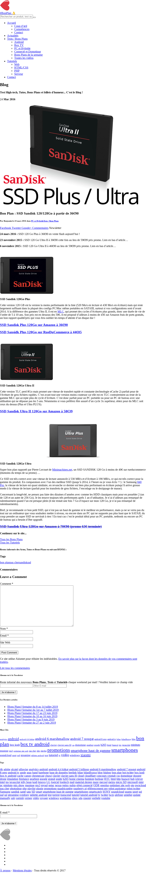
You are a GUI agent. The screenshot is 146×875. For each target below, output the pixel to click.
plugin (39, 788)
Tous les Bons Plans (11, 539)
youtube (105, 798)
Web (16, 64)
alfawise (23, 769)
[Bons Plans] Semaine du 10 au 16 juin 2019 (32, 716)
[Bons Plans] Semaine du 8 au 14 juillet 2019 (32, 706)
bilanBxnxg (126, 739)
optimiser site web (21, 751)
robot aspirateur (117, 788)
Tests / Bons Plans (17, 38)
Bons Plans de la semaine (28, 54)
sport (14, 755)
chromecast (38, 775)
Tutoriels (12, 61)
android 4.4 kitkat (27, 739)
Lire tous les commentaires (15, 668)
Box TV (19, 45)
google (97, 745)
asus (29, 772)
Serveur (18, 73)
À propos (5, 870)
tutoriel (53, 755)
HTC (107, 778)
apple (23, 772)
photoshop (16, 788)
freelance (24, 778)
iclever (139, 778)
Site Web (5, 642)
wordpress (65, 798)
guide (59, 778)
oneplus (104, 785)
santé (23, 791)
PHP (17, 70)
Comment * (6, 583)
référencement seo (97, 788)
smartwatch (95, 791)
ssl (5, 794)
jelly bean (26, 782)
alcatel (14, 769)
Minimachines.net (62, 469)
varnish (20, 798)
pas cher (14, 562)
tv (59, 755)
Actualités (12, 35)
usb (13, 798)
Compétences (21, 29)
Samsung (5, 791)
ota (132, 785)
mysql (44, 785)
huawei (115, 745)
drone (3, 778)
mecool (103, 782)
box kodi (15, 745)
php (38, 751)
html (109, 745)
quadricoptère (65, 788)
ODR (96, 785)
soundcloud (5, 755)
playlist (44, 751)
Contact (18, 32)
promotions (58, 750)
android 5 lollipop (79, 769)
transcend (65, 794)
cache (20, 775)
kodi (34, 782)
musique (4, 751)
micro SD (121, 782)
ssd (29, 562)
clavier (53, 745)
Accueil (11, 22)
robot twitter (133, 788)
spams (128, 791)
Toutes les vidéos (23, 57)
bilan (119, 739)
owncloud (140, 785)
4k (1, 769)
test (46, 755)
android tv (111, 739)
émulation (12, 778)
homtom (89, 778)
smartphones (124, 750)
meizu (111, 782)
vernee (28, 798)
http (118, 778)
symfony (24, 794)
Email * (4, 635)
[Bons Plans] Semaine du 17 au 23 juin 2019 (32, 713)
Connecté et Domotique (27, 51)
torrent (56, 794)
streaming (25, 755)
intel (2, 782)
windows (75, 755)
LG (48, 782)
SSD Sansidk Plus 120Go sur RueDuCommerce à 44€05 (41, 332)
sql (140, 791)
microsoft (132, 782)
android (13, 739)
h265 (103, 744)
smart (39, 791)
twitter (104, 794)
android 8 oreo (100, 739)
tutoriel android (88, 794)
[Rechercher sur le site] (34, 17)
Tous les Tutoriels (10, 542)
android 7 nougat (82, 739)
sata (29, 791)
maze (96, 782)
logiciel (55, 782)
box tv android (34, 744)
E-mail (5, 812)
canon (27, 775)
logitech (64, 782)
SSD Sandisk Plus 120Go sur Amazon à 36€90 (34, 325)
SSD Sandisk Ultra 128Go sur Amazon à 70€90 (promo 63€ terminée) (51, 526)
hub (132, 778)
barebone (43, 772)
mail (72, 782)
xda (80, 798)
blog (133, 739)
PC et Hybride (22, 48)
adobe (7, 769)
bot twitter (128, 772)
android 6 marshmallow (52, 739)
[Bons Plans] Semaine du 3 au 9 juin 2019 (30, 719)
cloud (81, 775)
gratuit (51, 778)
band (35, 772)
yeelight (96, 798)
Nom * (4, 628)
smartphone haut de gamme (91, 750)
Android (19, 41)
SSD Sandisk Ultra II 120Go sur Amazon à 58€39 (36, 411)
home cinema (76, 778)
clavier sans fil (64, 745)
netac (51, 785)
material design (83, 782)
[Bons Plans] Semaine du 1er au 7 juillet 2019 (33, 709)
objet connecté (84, 785)
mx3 (11, 751)
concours (102, 775)
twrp (111, 794)
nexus (58, 785)
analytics (3, 739)
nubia (72, 785)
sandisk (23, 562)
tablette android (37, 755)
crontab (111, 775)
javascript (126, 745)
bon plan (5, 562)
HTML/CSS (21, 67)
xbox (75, 798)
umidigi (128, 794)
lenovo (42, 782)
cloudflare (90, 775)
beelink (73, 772)
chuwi (48, 775)
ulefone (119, 794)
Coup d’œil (20, 26)
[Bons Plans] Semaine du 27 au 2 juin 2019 (31, 722)
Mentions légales (22, 870)
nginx (65, 785)
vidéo (65, 755)
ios (120, 745)
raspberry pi (80, 788)
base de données (58, 772)
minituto (135, 744)
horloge (99, 778)
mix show (18, 785)
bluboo (107, 772)
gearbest (90, 745)
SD (33, 791)
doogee (137, 775)
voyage (44, 798)
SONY (106, 791)
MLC (61, 311)
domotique (80, 745)
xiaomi (85, 755)
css (73, 745)
